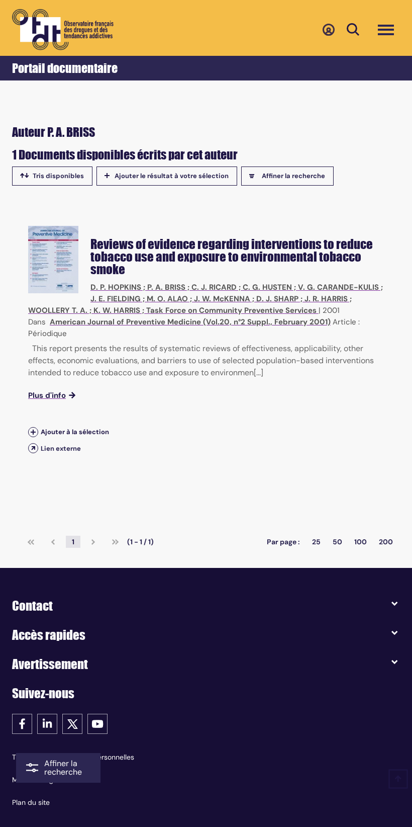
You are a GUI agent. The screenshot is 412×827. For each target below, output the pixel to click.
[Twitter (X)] (72, 723)
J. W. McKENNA (222, 299)
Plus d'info (47, 395)
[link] (31, 542)
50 (337, 541)
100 (360, 541)
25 (316, 541)
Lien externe (61, 448)
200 (386, 541)
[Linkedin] (47, 723)
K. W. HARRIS (116, 310)
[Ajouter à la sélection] (33, 432)
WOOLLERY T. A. (57, 310)
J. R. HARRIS (326, 299)
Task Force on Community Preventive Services (231, 310)
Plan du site (31, 802)
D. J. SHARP (277, 299)
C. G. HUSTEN (267, 287)
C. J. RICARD (214, 287)
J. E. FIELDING (115, 299)
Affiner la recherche (293, 176)
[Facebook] (22, 723)
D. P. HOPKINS (115, 287)
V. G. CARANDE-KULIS (338, 287)
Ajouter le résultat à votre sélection (172, 176)
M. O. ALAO (167, 299)
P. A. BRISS (166, 287)
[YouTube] (97, 723)
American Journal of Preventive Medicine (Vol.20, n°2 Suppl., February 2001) (190, 322)
